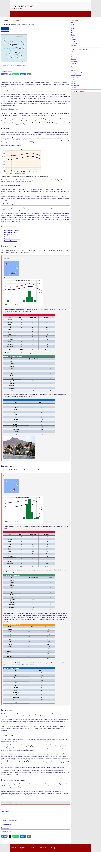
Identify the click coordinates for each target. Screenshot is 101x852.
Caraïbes (73, 81)
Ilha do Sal (25, 96)
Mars (72, 26)
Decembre (74, 45)
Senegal (73, 63)
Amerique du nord (76, 73)
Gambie (73, 59)
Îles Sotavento (8, 233)
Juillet (73, 35)
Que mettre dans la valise (12, 239)
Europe (73, 83)
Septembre (74, 39)
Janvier (73, 22)
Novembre (74, 43)
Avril (72, 28)
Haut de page (5, 811)
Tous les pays (5, 828)
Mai (72, 31)
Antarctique (74, 77)
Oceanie (73, 88)
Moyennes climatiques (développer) (10, 803)
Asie (72, 79)
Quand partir (8, 237)
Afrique (18, 66)
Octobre (73, 41)
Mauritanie (74, 61)
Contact (32, 847)
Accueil (11, 66)
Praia (15, 233)
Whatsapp (15, 74)
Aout (72, 37)
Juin (72, 33)
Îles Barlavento (8, 231)
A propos (23, 847)
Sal (72, 51)
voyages (22, 6)
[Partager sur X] (10, 74)
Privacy (52, 847)
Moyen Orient (75, 85)
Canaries (73, 57)
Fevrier (73, 24)
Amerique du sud (76, 75)
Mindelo (17, 231)
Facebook (4, 74)
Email (29, 74)
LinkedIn (23, 74)
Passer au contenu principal (18, 1)
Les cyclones (8, 235)
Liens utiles (42, 847)
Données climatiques (10, 241)
